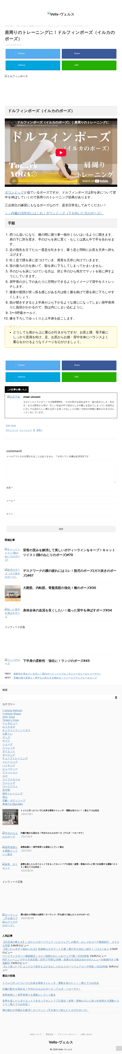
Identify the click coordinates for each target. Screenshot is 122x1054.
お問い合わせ (86, 1034)
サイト (9, 513)
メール (10, 500)
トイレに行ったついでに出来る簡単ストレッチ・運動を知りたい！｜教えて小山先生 (60, 810)
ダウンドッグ (14, 192)
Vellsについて (36, 1034)
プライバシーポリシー (67, 1034)
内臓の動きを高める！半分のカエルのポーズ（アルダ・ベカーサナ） (53, 833)
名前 (9, 487)
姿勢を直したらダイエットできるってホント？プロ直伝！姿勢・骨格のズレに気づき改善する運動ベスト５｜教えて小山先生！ (60, 1002)
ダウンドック (12, 430)
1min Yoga (11, 425)
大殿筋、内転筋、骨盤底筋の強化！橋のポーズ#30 (59, 588)
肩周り (39, 430)
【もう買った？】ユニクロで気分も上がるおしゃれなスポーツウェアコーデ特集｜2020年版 (55, 966)
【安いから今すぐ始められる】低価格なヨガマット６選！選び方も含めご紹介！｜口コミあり (55, 949)
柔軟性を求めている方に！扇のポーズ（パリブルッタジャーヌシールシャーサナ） (58, 673)
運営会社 (49, 1034)
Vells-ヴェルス (61, 1042)
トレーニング (25, 430)
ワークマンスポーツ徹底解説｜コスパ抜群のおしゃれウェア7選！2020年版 (45, 956)
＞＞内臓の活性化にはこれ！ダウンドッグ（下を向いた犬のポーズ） (54, 213)
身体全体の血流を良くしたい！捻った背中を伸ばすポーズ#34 (67, 610)
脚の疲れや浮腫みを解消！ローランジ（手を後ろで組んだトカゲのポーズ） (56, 914)
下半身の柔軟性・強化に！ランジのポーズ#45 (56, 661)
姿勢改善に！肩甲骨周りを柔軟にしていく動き (42, 847)
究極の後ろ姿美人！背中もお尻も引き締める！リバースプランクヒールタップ (55, 677)
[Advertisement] (61, 92)
